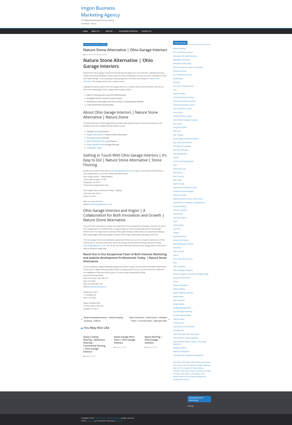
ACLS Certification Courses (183, 52)
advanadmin (103, 55)
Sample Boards (178, 304)
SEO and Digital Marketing (182, 311)
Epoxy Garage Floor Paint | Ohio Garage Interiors (124, 339)
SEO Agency (195, 374)
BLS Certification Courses (182, 75)
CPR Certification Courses (182, 109)
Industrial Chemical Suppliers (183, 191)
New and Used (178, 251)
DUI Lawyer (177, 124)
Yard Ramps (186, 362)
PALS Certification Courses (183, 259)
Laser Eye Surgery (179, 217)
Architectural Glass (180, 71)
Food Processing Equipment (183, 161)
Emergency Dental (180, 127)
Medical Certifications (181, 240)
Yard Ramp (177, 362)
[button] (100, 31)
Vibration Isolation (179, 348)
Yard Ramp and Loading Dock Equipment (188, 355)
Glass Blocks (177, 172)
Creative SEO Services (181, 379)
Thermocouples (179, 319)
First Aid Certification (180, 150)
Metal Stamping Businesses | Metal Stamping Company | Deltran (103, 319)
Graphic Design (178, 184)
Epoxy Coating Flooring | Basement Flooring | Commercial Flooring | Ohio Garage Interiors (94, 344)
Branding (176, 82)
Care (174, 90)
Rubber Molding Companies (183, 293)
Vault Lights (185, 374)
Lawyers (176, 233)
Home (85, 31)
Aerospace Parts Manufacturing (184, 56)
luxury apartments (179, 236)
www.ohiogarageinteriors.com (122, 171)
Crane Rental (177, 112)
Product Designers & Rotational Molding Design (191, 274)
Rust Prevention (179, 300)
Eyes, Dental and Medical (182, 142)
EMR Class (177, 131)
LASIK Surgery (178, 225)
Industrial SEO (201, 376)
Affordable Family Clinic (181, 60)
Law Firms (177, 229)
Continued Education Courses (184, 105)
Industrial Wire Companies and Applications (189, 202)
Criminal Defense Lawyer (182, 116)
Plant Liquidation (179, 266)
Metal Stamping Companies (183, 244)
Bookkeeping (178, 78)
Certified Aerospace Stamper (183, 97)
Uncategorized (178, 330)
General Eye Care (179, 169)
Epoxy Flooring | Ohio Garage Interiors (153, 339)
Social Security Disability (182, 315)
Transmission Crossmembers (184, 326)
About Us (95, 31)
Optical (175, 255)
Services (109, 31)
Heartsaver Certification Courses (185, 187)
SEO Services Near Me (181, 365)
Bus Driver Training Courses (183, 86)
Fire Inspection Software (182, 146)
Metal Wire (177, 248)
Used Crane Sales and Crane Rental (186, 334)
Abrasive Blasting (179, 48)
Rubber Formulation (180, 285)
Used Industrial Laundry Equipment (186, 338)
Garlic (175, 165)
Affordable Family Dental (182, 63)
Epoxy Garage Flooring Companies (95, 44)
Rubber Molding (179, 289)
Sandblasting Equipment (182, 308)
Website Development (181, 351)
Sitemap (191, 406)
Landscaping (177, 214)
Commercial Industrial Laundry (184, 101)
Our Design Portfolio (128, 31)
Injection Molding (179, 206)
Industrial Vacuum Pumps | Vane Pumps (188, 199)
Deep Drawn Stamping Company (185, 120)
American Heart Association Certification (188, 67)
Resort (175, 281)
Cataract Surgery (179, 93)
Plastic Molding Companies (183, 270)
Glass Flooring (178, 176)
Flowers (176, 157)
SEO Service (206, 362)
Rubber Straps (178, 296)
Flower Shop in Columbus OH (196, 371)
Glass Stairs (177, 180)
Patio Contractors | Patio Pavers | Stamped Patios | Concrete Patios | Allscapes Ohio (148, 319)
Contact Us (146, 31)
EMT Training (178, 135)
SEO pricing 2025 (186, 368)
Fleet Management (180, 154)
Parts (175, 263)
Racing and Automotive (181, 278)
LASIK (175, 221)
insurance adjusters (180, 210)
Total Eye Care (178, 323)
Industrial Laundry (179, 195)
